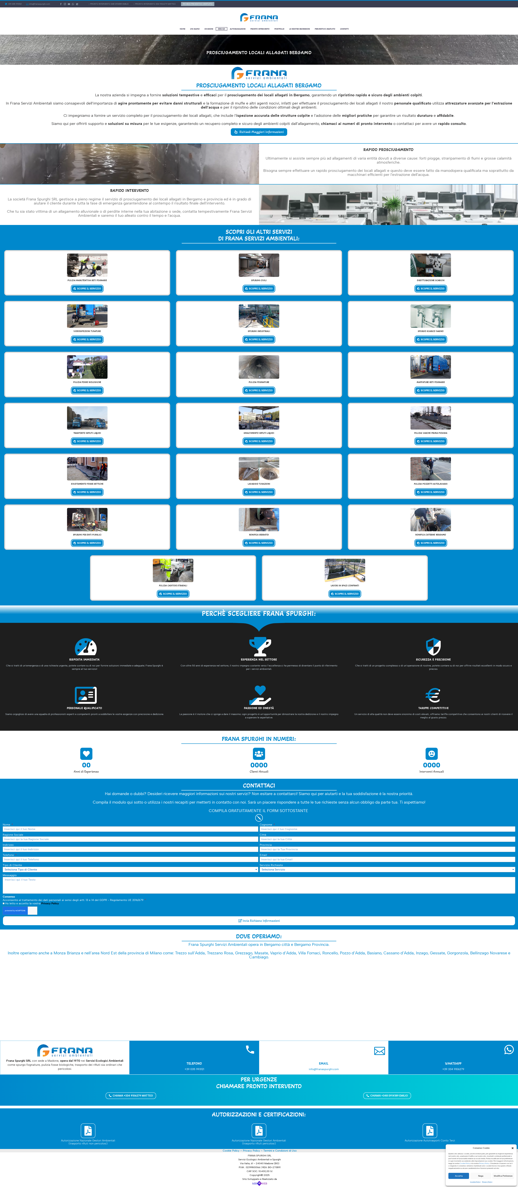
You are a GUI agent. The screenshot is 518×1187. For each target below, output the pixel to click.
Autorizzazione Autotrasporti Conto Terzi (430, 1140)
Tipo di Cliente (12, 865)
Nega (480, 1176)
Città (263, 834)
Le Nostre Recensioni (299, 29)
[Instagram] (65, 4)
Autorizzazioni (238, 29)
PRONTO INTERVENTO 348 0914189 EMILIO (109, 4)
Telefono (9, 855)
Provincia (266, 844)
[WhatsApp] (73, 4)
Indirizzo (8, 844)
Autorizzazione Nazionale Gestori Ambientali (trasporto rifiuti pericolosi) (259, 1142)
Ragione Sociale (13, 834)
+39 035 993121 (15, 4)
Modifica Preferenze (503, 1176)
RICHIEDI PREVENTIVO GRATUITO (197, 4)
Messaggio (10, 875)
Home (182, 29)
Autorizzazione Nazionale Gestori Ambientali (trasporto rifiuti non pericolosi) (88, 1142)
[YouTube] (69, 4)
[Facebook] (61, 4)
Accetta (459, 1176)
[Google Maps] (77, 4)
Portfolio (279, 29)
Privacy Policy (484, 1163)
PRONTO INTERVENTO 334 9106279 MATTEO (155, 4)
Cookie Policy (465, 1163)
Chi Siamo (195, 29)
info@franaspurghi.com (39, 4)
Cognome (266, 824)
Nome (7, 824)
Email (264, 855)
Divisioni (209, 29)
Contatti (344, 29)
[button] (512, 1148)
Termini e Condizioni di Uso (280, 1150)
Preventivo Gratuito (325, 29)
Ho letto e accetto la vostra (32, 903)
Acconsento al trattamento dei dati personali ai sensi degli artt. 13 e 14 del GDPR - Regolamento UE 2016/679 (73, 898)
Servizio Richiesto (271, 865)
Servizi (221, 29)
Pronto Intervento (260, 29)
